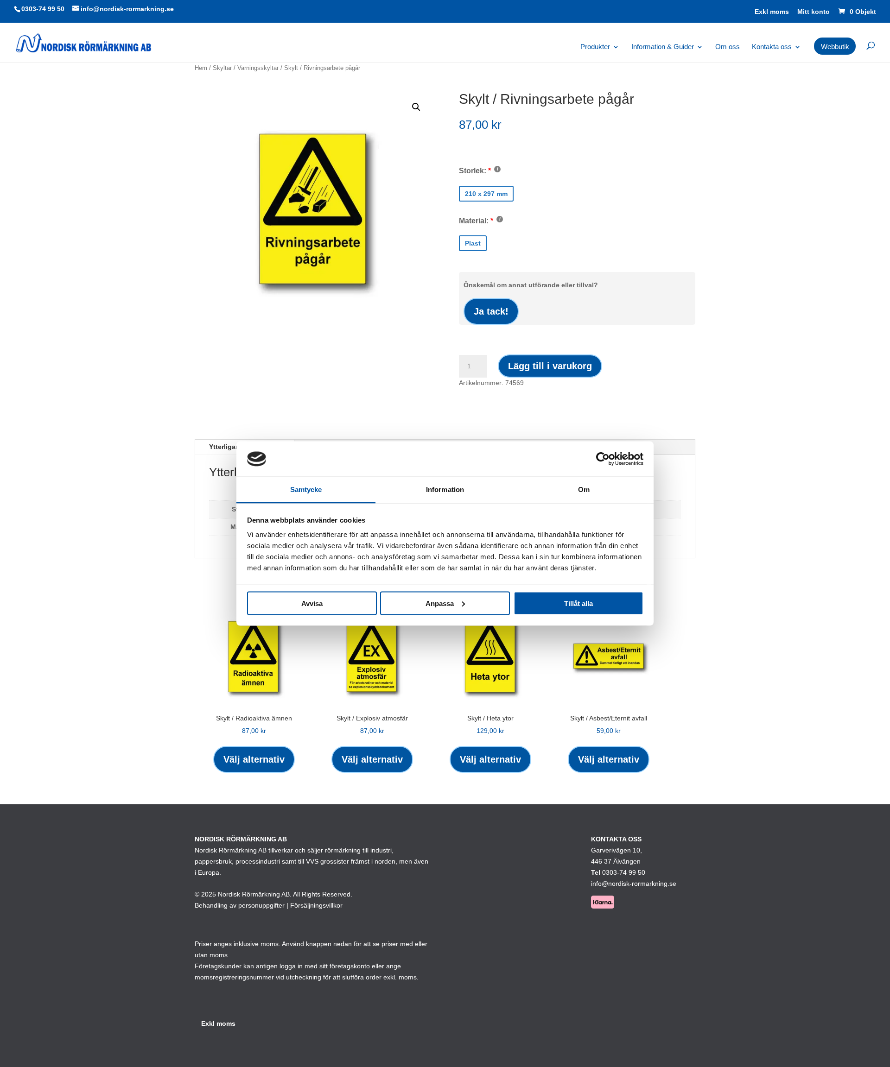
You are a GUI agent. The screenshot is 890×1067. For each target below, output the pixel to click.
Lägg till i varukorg (550, 366)
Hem (201, 67)
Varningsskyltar (258, 67)
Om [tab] (584, 489)
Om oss (727, 47)
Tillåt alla (578, 603)
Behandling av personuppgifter (240, 905)
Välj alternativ (254, 759)
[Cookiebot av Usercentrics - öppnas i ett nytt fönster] (602, 459)
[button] (416, 107)
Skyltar (222, 67)
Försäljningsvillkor (316, 905)
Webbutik (835, 47)
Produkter (595, 47)
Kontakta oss (772, 47)
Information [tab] (445, 489)
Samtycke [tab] (306, 489)
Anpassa (440, 603)
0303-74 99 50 (42, 9)
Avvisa (312, 603)
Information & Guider (662, 47)
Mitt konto (813, 11)
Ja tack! (491, 311)
